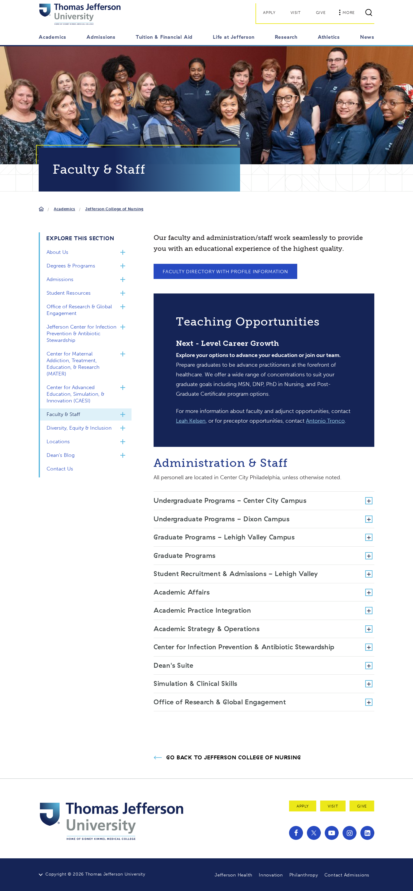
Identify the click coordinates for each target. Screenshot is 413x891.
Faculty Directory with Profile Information (225, 271)
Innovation (271, 875)
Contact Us (60, 469)
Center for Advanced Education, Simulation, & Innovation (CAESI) (75, 394)
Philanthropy (303, 875)
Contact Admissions (347, 875)
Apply (269, 12)
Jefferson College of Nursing (114, 209)
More (349, 12)
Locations (58, 441)
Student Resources (69, 293)
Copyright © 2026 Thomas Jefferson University (95, 874)
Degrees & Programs (71, 266)
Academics (64, 209)
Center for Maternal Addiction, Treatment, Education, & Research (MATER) (73, 364)
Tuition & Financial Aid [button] (164, 37)
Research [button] (286, 37)
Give (321, 12)
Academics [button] (52, 37)
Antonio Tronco (325, 421)
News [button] (367, 37)
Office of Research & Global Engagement (79, 309)
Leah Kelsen (191, 421)
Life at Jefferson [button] (234, 37)
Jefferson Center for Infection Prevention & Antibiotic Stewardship (81, 333)
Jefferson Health (233, 875)
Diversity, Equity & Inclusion (79, 428)
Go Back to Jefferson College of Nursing (233, 757)
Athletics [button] (329, 37)
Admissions (60, 279)
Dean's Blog (61, 455)
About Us (57, 252)
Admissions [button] (100, 37)
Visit (296, 12)
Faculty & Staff (63, 414)
